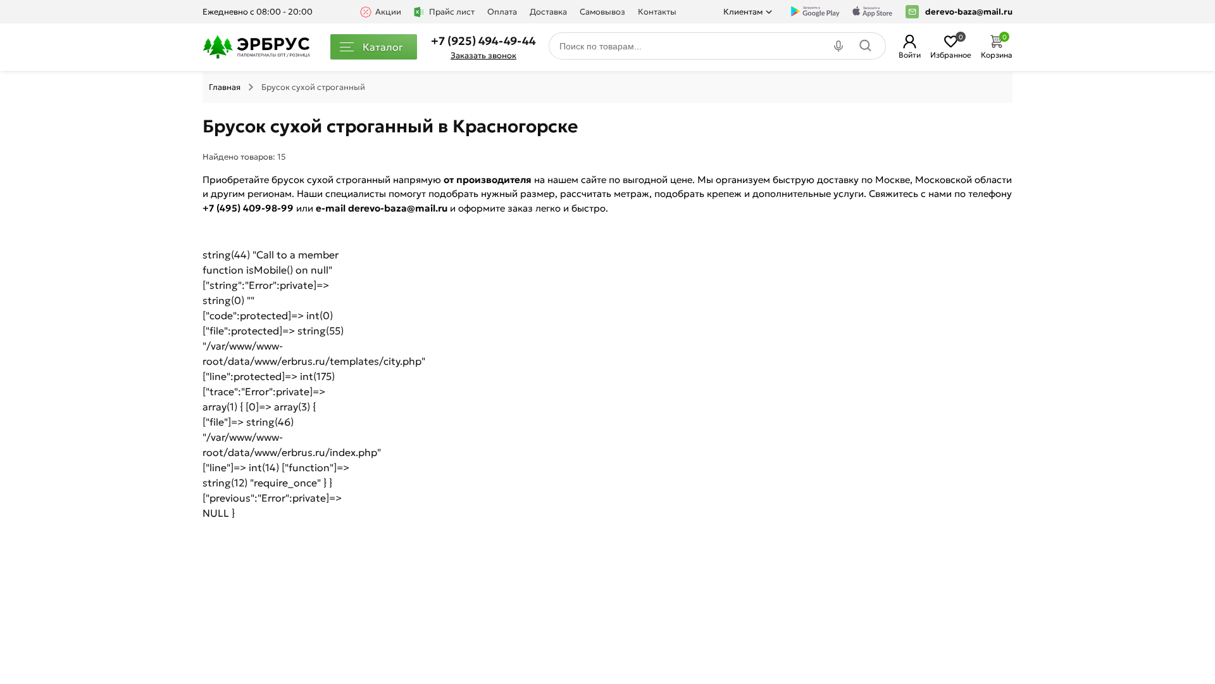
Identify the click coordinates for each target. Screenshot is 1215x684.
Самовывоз (602, 11)
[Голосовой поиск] (839, 46)
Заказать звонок (483, 55)
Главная (224, 87)
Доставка (548, 11)
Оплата (502, 11)
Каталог (383, 47)
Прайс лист (452, 11)
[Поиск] (868, 46)
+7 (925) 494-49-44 (483, 41)
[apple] (872, 11)
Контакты (657, 11)
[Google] (815, 11)
